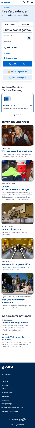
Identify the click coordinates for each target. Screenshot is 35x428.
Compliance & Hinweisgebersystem (12, 407)
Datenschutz (5, 385)
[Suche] (23, 2)
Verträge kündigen (6, 404)
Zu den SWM (5, 396)
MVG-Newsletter (6, 374)
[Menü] (32, 2)
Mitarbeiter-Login (6, 392)
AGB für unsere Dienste (8, 389)
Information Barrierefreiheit (9, 411)
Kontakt (3, 378)
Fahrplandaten (5, 400)
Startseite (7, 7)
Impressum (4, 381)
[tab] (14, 115)
